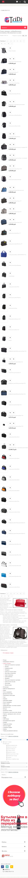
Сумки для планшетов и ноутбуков (12, 664)
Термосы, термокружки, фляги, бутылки (12, 713)
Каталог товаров (7, 741)
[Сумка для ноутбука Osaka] (4, 83)
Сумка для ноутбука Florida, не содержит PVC (18, 147)
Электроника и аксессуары (9, 695)
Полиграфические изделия (9, 720)
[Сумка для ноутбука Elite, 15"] (4, 233)
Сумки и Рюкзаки (7, 663)
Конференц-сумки (9, 668)
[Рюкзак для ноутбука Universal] (4, 179)
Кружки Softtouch (11, 748)
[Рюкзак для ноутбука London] (4, 125)
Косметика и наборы (7, 710)
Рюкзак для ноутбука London (14, 125)
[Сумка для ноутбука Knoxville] (4, 544)
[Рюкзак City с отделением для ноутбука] (4, 104)
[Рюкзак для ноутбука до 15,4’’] (4, 318)
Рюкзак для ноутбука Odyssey (15, 297)
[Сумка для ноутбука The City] (4, 93)
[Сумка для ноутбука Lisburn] (4, 511)
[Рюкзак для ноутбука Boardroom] (4, 115)
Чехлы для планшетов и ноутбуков (12, 680)
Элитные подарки (7, 725)
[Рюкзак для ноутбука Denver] (4, 136)
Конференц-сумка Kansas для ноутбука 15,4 (17, 351)
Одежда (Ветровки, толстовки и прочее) (12, 705)
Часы (4, 697)
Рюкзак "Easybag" (12, 50)
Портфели (7, 678)
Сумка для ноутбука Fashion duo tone (16, 190)
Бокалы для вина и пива (13, 753)
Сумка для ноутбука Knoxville (15, 544)
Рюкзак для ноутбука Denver (14, 136)
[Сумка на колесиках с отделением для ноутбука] (4, 447)
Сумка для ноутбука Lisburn (14, 512)
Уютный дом (5, 687)
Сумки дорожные (8, 676)
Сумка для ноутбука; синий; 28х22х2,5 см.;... (18, 254)
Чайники (9, 757)
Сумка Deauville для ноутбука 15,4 (16, 361)
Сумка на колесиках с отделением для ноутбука (18, 447)
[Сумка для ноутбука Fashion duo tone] (4, 190)
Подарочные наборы (7, 724)
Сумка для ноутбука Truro (14, 501)
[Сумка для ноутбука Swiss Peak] (4, 61)
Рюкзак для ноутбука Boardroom (15, 115)
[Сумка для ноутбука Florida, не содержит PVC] (4, 147)
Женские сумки (8, 685)
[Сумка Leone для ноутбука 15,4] (4, 404)
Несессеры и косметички (10, 673)
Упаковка (5, 698)
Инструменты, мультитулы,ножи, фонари (12, 712)
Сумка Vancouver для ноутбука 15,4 (16, 415)
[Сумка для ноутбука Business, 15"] (4, 243)
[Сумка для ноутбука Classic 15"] (4, 200)
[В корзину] (13, 58)
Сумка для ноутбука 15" (13, 72)
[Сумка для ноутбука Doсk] (4, 286)
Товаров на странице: (17, 35)
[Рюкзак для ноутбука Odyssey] (4, 297)
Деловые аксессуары (7, 693)
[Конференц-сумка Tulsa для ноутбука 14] (4, 522)
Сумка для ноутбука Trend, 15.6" (15, 168)
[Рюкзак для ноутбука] (4, 308)
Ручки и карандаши (7, 702)
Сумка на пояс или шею (10, 681)
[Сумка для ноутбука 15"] (4, 72)
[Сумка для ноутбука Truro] (4, 501)
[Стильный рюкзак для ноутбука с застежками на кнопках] (4, 158)
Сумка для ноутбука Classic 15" (15, 201)
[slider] (27, 739)
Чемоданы (7, 669)
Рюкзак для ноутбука (13, 308)
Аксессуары (7, 683)
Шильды (5, 708)
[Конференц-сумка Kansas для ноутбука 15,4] (4, 351)
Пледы (4, 717)
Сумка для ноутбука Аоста (14, 436)
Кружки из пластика (12, 747)
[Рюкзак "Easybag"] (4, 50)
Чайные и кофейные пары (13, 759)
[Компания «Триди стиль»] (14, 19)
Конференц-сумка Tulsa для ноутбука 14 (17, 522)
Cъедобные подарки (7, 727)
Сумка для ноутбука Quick (14, 458)
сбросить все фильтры (13, 736)
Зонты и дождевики (7, 692)
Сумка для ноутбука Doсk (14, 286)
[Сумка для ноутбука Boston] (4, 587)
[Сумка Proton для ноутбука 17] (4, 372)
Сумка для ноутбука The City (14, 93)
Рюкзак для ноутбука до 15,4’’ (15, 319)
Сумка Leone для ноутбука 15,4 (15, 404)
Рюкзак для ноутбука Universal (15, 179)
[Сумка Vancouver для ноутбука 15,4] (4, 415)
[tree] (14, 750)
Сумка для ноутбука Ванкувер (15, 265)
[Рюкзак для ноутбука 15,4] (4, 329)
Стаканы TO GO (11, 750)
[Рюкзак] (4, 340)
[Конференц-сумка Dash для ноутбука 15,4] (4, 383)
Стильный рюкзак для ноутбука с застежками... (18, 158)
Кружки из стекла (11, 752)
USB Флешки (6, 719)
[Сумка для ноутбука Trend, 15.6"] (4, 168)
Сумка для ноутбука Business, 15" (15, 243)
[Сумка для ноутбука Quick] (4, 458)
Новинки (5, 729)
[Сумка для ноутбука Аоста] (4, 436)
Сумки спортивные (9, 675)
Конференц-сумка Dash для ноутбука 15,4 (17, 383)
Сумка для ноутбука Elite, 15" (15, 233)
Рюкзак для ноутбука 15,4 (14, 329)
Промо (4, 690)
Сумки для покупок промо (10, 671)
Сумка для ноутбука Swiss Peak (15, 61)
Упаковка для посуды (12, 755)
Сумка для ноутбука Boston (14, 587)
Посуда (4, 660)
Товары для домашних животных (10, 730)
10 (8, 43)
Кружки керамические (12, 745)
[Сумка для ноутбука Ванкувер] (4, 265)
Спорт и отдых (6, 703)
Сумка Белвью (11, 276)
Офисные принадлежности (9, 688)
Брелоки (5, 715)
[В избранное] (10, 48)
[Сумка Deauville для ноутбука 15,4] (4, 361)
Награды (5, 722)
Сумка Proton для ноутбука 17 (15, 372)
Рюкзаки (7, 666)
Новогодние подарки (7, 700)
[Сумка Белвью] (4, 276)
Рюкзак (10, 340)
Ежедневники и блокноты (8, 661)
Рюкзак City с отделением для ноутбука (17, 104)
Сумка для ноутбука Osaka (14, 83)
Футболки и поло (6, 707)
